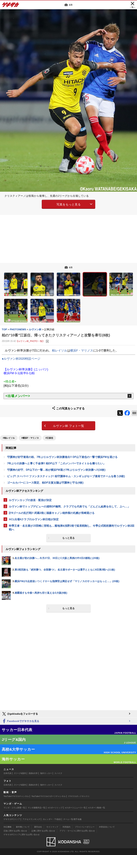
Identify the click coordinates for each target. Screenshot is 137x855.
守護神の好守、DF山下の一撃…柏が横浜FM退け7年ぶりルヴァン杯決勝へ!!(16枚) (56, 469)
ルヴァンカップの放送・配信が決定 (30, 500)
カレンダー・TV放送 (52, 819)
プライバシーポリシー (85, 827)
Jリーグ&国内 (20, 773)
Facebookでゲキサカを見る (22, 721)
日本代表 (7, 773)
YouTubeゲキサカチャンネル (16, 796)
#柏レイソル (9, 438)
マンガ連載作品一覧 (36, 808)
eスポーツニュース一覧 (75, 808)
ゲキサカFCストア (12, 819)
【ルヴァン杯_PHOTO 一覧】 (30, 341)
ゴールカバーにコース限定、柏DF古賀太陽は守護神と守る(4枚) (45, 482)
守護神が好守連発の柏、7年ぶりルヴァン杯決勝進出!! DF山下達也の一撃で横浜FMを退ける (62, 456)
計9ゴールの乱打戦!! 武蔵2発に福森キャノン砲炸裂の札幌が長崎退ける (52, 512)
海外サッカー (46, 773)
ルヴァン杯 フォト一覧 (68, 425)
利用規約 (66, 827)
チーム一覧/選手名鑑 (72, 819)
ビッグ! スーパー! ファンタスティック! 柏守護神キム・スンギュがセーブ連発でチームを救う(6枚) (66, 476)
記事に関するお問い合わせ (43, 831)
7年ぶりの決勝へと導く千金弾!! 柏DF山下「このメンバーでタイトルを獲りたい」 (56, 463)
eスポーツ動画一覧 (96, 808)
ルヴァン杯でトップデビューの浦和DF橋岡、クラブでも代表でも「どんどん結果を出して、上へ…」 (69, 506)
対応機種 (7, 827)
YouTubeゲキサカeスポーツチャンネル (48, 796)
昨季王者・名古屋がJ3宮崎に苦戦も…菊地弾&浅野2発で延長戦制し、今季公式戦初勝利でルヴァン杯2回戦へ (71, 527)
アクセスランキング (31, 819)
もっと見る (68, 537)
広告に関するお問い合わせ (15, 831)
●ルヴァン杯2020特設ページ (21, 358)
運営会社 (38, 827)
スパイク (58, 773)
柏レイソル (59, 350)
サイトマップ (52, 827)
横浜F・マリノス (81, 350)
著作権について (23, 827)
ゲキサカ (11, 5)
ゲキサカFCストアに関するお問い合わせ (22, 834)
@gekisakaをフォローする (22, 713)
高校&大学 (33, 773)
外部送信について (107, 827)
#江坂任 (49, 438)
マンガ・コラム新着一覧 (14, 808)
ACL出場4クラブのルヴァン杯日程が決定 (34, 519)
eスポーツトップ (55, 808)
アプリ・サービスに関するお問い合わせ (77, 831)
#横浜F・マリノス (30, 438)
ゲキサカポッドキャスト (79, 796)
